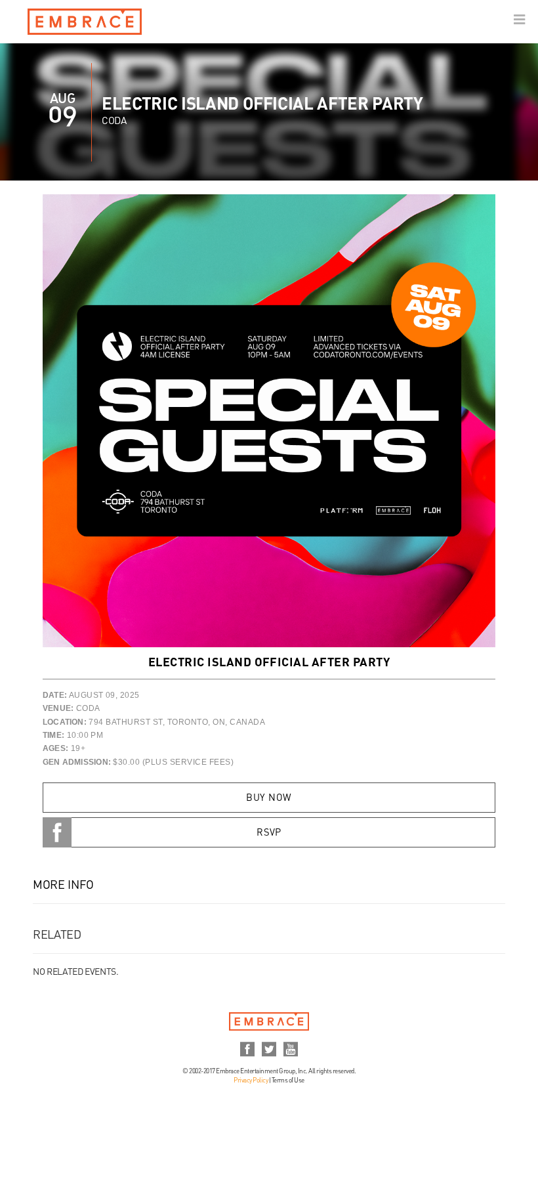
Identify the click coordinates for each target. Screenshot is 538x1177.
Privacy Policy (251, 1080)
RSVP (269, 833)
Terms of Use (288, 1080)
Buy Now (268, 798)
